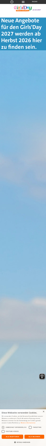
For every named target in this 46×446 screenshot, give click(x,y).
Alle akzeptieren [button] (12, 437)
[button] (23, 442)
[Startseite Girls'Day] (23, 11)
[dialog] (23, 427)
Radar (35, 2)
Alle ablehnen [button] (34, 437)
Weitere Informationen (28, 423)
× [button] (43, 411)
